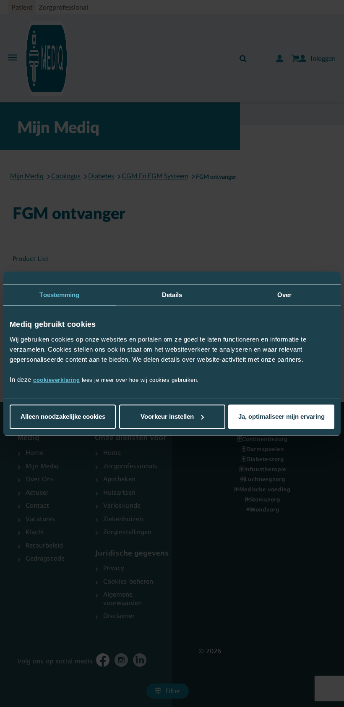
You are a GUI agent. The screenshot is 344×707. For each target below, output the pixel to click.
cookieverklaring (56, 380)
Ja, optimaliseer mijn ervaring (281, 416)
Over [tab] (284, 294)
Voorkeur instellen (167, 416)
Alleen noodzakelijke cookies (63, 416)
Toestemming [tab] (59, 294)
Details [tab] (172, 294)
